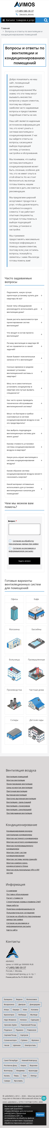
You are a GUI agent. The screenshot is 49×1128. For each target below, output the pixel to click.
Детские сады (36, 720)
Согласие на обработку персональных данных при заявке (23, 918)
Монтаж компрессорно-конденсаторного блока (17, 864)
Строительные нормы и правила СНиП (23, 901)
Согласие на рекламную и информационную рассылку (18, 925)
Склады (14, 720)
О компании (11, 890)
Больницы (14, 659)
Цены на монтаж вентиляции (19, 787)
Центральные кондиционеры (19, 834)
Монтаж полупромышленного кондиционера (19, 847)
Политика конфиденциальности (20, 909)
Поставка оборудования (17, 894)
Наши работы (12, 905)
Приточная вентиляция (16, 791)
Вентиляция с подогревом (18, 806)
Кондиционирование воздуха (19, 831)
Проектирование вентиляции (19, 784)
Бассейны (36, 629)
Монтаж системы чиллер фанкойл (21, 859)
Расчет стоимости (14, 898)
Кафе (36, 599)
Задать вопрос (24, 561)
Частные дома (36, 689)
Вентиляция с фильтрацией (18, 802)
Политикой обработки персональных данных (18, 1121)
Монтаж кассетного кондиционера (22, 842)
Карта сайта (11, 930)
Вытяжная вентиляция (16, 795)
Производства (14, 689)
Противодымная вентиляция (19, 813)
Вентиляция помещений (17, 776)
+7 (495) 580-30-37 (24, 11)
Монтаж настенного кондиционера (22, 838)
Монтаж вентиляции (15, 780)
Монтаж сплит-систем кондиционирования (16, 854)
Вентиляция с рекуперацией (18, 809)
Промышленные (36, 659)
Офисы (14, 599)
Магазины (14, 629)
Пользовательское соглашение (20, 912)
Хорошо (40, 1114)
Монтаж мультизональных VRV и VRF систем (22, 871)
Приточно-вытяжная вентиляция (21, 798)
